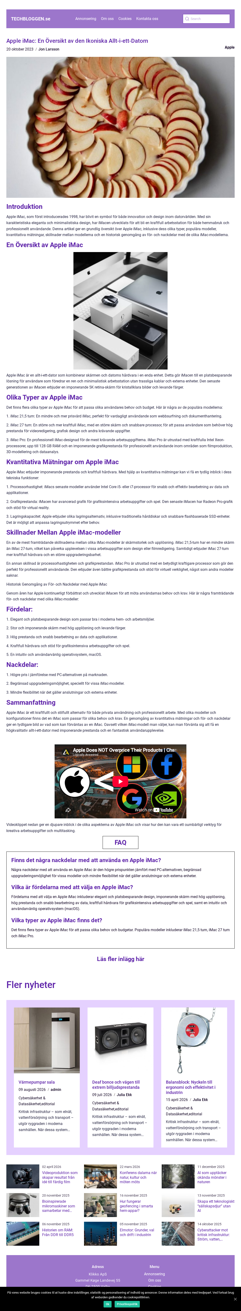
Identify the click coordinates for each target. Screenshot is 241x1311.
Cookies (125, 18)
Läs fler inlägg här (120, 959)
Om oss (107, 18)
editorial (48, 1104)
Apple (230, 47)
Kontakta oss (147, 18)
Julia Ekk (124, 1095)
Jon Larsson (48, 49)
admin (56, 1089)
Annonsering (85, 18)
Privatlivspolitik (127, 1304)
